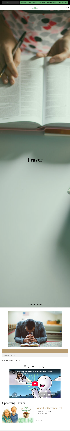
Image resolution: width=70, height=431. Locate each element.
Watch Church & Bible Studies (36, 2)
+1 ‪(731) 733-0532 (62, 2)
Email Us (23, 2)
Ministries (31, 304)
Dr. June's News (51, 2)
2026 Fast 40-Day (9, 355)
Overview (7, 351)
